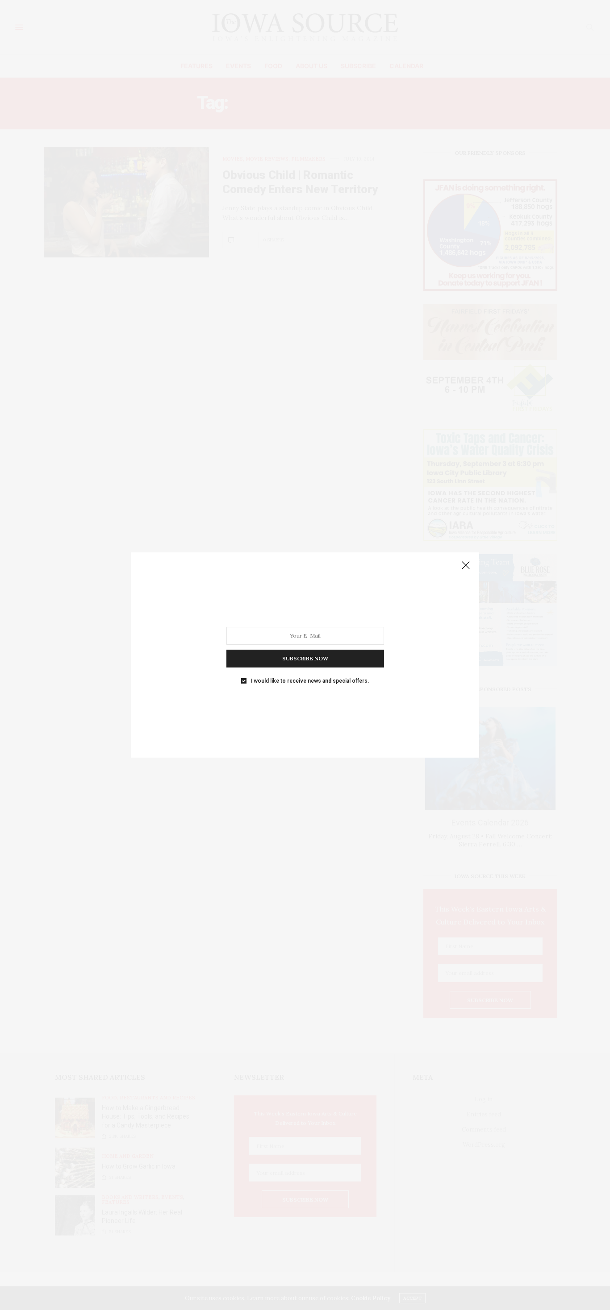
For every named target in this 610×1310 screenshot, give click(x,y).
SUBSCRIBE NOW (305, 658)
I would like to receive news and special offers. (310, 681)
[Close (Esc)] (466, 566)
